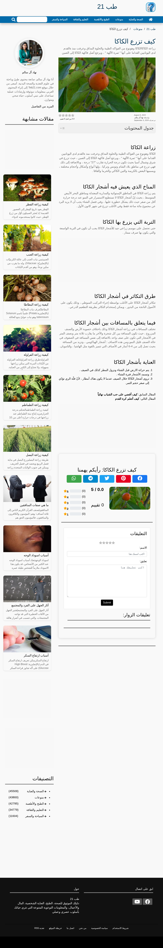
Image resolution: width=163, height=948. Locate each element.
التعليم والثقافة (80, 19)
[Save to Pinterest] (123, 479)
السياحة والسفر (59, 19)
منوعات (119, 19)
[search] (13, 19)
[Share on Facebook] (139, 479)
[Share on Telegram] (90, 479)
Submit (107, 602)
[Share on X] (107, 479)
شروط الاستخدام (121, 928)
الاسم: (143, 547)
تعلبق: (143, 561)
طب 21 (151, 29)
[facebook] (147, 901)
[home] (151, 19)
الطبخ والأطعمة (101, 19)
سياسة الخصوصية (99, 928)
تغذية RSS (39, 928)
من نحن (82, 928)
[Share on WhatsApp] (74, 479)
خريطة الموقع (55, 928)
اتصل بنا (70, 928)
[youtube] (137, 901)
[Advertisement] (107, 260)
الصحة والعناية (136, 19)
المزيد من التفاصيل (42, 106)
